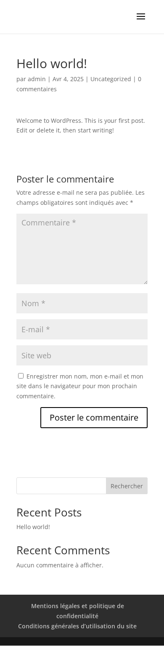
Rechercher (127, 486)
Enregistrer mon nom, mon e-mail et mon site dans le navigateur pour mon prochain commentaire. (79, 386)
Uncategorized (110, 79)
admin (37, 79)
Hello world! (33, 527)
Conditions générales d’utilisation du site (77, 626)
